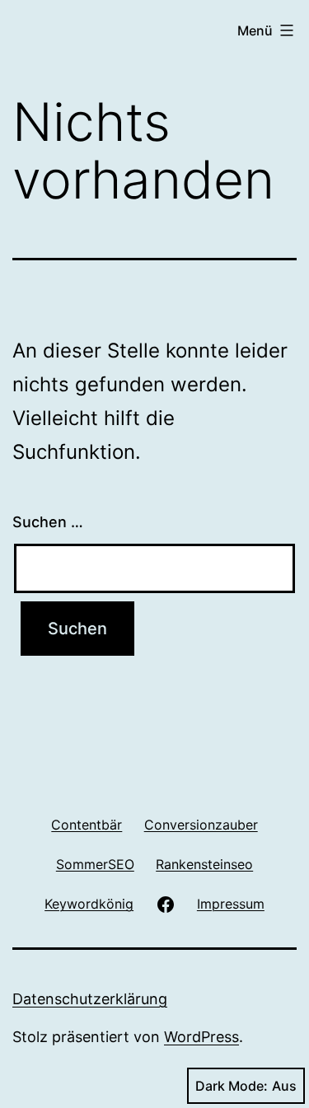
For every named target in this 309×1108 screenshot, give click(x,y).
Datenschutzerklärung (89, 998)
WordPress (201, 1036)
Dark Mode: (231, 1086)
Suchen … (47, 522)
